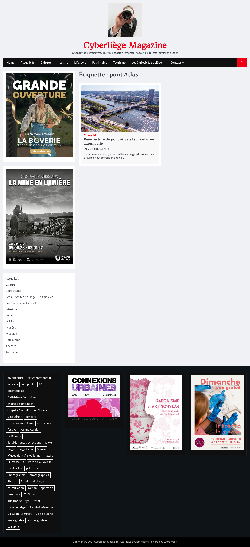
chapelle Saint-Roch (20, 404)
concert (31, 417)
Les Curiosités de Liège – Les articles (29, 297)
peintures (32, 469)
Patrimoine (99, 63)
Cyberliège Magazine (125, 45)
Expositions (13, 291)
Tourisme (119, 63)
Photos (12, 481)
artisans (12, 384)
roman (32, 488)
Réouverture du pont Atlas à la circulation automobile (119, 141)
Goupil (89, 149)
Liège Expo (26, 449)
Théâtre (11, 346)
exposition (44, 423)
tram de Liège (16, 507)
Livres (10, 315)
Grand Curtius (30, 430)
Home (10, 63)
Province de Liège (32, 481)
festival (12, 430)
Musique (11, 334)
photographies (39, 475)
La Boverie (14, 436)
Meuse (41, 449)
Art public (28, 384)
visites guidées (37, 520)
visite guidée (15, 520)
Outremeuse (15, 462)
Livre (48, 443)
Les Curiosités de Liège (147, 63)
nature (49, 456)
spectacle (47, 488)
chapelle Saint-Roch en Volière (27, 410)
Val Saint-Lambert (19, 514)
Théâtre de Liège (18, 501)
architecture (15, 378)
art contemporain (39, 378)
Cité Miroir (14, 417)
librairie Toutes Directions (24, 443)
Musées (11, 328)
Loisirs (63, 63)
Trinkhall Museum (41, 507)
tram (37, 501)
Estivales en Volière (20, 423)
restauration (15, 488)
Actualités (27, 63)
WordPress (170, 541)
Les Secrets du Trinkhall (21, 303)
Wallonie (13, 527)
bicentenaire (15, 391)
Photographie (16, 475)
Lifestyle (80, 63)
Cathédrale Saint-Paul (21, 397)
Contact (175, 63)
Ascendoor (141, 541)
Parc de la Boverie (39, 462)
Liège (10, 449)
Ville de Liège (44, 514)
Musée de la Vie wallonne (23, 456)
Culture (45, 63)
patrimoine (14, 469)
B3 (40, 384)
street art (13, 494)
